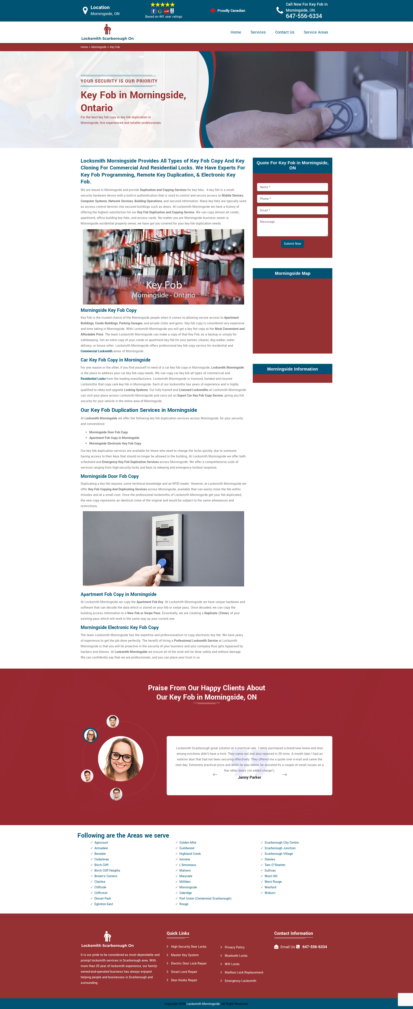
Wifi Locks (232, 964)
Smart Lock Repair (184, 972)
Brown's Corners (105, 876)
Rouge (183, 904)
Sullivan (270, 870)
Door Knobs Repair (184, 980)
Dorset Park (102, 898)
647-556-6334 (304, 16)
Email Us (287, 947)
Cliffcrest (101, 893)
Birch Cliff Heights (107, 870)
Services (258, 32)
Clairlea (99, 882)
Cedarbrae (101, 859)
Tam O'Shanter (275, 865)
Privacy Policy (235, 947)
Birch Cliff (101, 865)
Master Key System (185, 955)
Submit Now (292, 243)
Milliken (185, 882)
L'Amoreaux (187, 865)
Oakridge (185, 893)
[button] (116, 793)
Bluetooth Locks (236, 956)
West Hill (271, 876)
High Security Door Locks (188, 946)
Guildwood (186, 848)
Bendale (100, 854)
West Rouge (273, 882)
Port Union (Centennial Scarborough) (205, 898)
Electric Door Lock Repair (189, 963)
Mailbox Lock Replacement (244, 972)
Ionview (184, 859)
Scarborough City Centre (282, 842)
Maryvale (185, 876)
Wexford (270, 887)
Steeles (270, 859)
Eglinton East (103, 904)
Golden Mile (187, 842)
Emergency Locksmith (240, 981)
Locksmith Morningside (203, 1004)
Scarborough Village (279, 854)
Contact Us (284, 32)
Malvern (185, 870)
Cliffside (100, 887)
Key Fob (115, 47)
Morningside (98, 47)
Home (236, 32)
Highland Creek (190, 854)
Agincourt (101, 842)
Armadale (101, 848)
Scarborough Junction (280, 848)
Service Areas (316, 32)
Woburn (270, 893)
